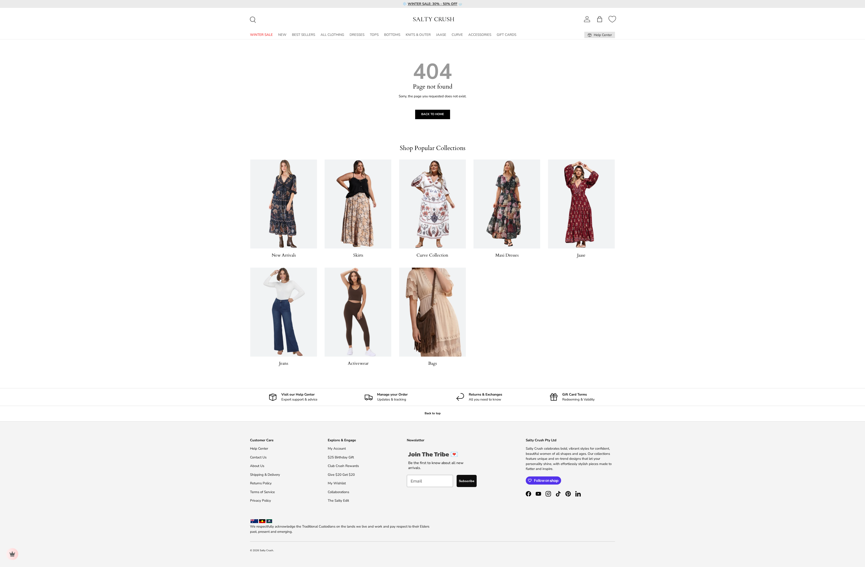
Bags (432, 363)
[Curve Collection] (432, 203)
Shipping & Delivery (265, 474)
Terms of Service (262, 492)
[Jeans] (283, 312)
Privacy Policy (260, 500)
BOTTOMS (392, 34)
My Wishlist (337, 483)
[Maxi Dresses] (506, 203)
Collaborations (338, 492)
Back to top (433, 413)
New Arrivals (284, 255)
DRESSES (357, 34)
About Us (257, 466)
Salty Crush (266, 550)
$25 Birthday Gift (341, 457)
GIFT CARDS (506, 34)
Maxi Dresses (507, 255)
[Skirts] (358, 203)
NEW (282, 34)
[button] (600, 19)
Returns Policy (261, 483)
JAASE (441, 34)
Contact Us (258, 457)
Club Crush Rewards (343, 466)
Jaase (581, 255)
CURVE (457, 34)
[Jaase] (581, 203)
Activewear (358, 363)
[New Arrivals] (283, 203)
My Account (337, 448)
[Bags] (432, 312)
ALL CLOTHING (332, 34)
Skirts (358, 255)
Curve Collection (432, 255)
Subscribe (466, 481)
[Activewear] (358, 312)
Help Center (259, 448)
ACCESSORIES (479, 34)
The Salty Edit (338, 500)
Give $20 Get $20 (341, 474)
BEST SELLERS (303, 34)
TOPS (374, 34)
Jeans (283, 363)
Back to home (432, 114)
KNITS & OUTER (418, 34)
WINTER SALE (261, 34)
